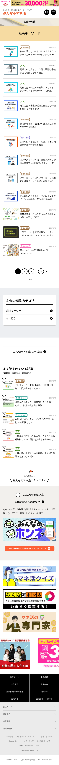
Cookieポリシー (15, 741)
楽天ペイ (14, 699)
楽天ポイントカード (44, 699)
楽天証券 (14, 684)
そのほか (11, 318)
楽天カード (14, 677)
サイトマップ (29, 741)
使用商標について (43, 741)
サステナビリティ (45, 760)
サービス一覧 (12, 760)
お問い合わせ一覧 (27, 760)
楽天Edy (44, 692)
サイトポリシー (46, 737)
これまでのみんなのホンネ (28, 502)
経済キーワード (14, 310)
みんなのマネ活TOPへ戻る (28, 351)
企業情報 (10, 737)
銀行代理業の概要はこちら (29, 745)
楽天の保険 (7, 728)
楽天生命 (44, 684)
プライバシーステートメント (27, 737)
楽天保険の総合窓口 (15, 692)
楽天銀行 (44, 677)
